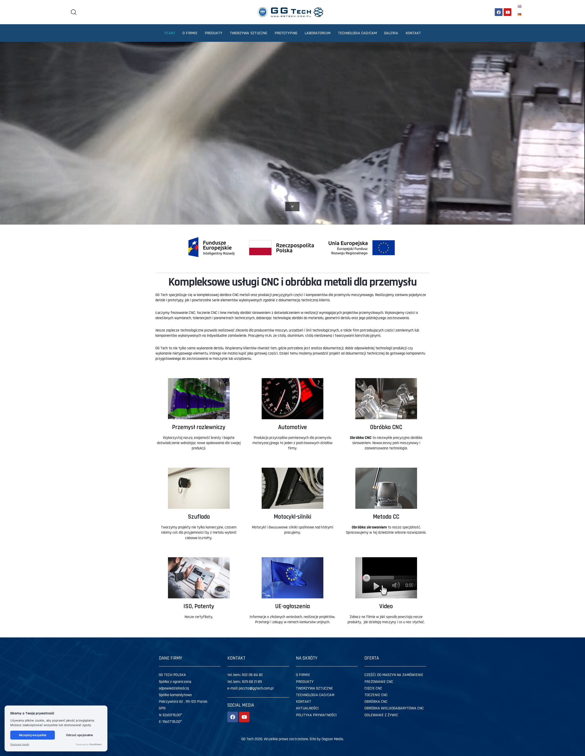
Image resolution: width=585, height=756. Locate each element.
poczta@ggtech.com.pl (256, 688)
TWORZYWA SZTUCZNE (314, 688)
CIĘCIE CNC (373, 688)
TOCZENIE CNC (376, 695)
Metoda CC (386, 517)
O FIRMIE (303, 674)
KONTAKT (303, 701)
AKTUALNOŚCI (307, 708)
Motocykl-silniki (292, 517)
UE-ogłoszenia (292, 606)
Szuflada (199, 517)
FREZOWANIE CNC (378, 681)
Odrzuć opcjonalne (79, 735)
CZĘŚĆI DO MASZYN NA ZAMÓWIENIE (393, 674)
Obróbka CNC (386, 427)
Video (386, 606)
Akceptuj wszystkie (32, 735)
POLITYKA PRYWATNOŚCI (316, 715)
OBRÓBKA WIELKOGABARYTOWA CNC (394, 708)
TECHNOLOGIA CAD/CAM (315, 695)
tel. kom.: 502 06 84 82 (245, 674)
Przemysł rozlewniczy (198, 427)
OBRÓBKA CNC (375, 701)
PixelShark (96, 744)
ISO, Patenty (198, 606)
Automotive (292, 427)
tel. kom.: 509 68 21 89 (244, 681)
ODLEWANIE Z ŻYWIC (381, 715)
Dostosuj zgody (19, 744)
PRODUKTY (305, 681)
